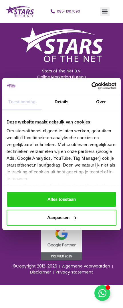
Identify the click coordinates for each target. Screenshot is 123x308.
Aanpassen (58, 217)
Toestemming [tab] (21, 101)
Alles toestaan (61, 199)
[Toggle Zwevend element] (102, 293)
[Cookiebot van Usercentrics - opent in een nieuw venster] (91, 86)
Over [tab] (101, 101)
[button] (105, 11)
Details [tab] (62, 101)
